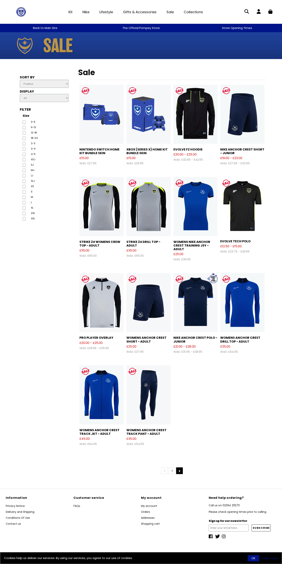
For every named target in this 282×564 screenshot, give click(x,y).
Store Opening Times (237, 28)
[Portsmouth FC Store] (21, 12)
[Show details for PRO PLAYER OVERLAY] (101, 302)
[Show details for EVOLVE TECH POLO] (242, 206)
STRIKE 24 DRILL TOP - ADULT (143, 244)
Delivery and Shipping (20, 512)
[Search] (246, 12)
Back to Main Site (45, 28)
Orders (145, 512)
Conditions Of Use (18, 518)
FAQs (76, 506)
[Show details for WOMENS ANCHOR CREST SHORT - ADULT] (148, 302)
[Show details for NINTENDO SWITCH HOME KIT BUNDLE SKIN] (101, 114)
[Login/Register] (259, 12)
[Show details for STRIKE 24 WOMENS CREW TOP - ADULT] (101, 206)
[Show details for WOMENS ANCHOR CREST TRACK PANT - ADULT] (148, 394)
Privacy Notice (15, 506)
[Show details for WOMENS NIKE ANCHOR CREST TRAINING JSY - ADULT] (195, 206)
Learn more (270, 558)
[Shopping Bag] (270, 12)
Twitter (217, 536)
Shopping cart (150, 524)
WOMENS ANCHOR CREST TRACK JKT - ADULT (99, 432)
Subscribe (261, 528)
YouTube (224, 536)
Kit (70, 12)
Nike (85, 12)
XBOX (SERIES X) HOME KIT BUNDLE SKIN (147, 151)
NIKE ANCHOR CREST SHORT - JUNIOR (242, 151)
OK (253, 558)
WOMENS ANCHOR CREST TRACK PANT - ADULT (146, 432)
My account (149, 506)
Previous (164, 470)
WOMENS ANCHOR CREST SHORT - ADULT (146, 339)
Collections (193, 12)
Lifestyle (106, 12)
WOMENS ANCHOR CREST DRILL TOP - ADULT (240, 339)
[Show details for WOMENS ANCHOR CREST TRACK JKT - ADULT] (101, 394)
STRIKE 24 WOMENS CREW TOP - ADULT (99, 244)
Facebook (211, 536)
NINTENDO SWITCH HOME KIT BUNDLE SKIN (99, 151)
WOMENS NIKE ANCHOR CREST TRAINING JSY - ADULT (191, 245)
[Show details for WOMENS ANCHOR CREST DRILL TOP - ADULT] (242, 302)
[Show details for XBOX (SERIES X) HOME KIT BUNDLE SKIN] (148, 114)
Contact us (13, 524)
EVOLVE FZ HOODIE (188, 149)
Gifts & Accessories (140, 12)
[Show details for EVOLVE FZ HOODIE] (195, 114)
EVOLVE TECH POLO (235, 241)
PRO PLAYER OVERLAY (96, 337)
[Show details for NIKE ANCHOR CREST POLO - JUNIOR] (195, 302)
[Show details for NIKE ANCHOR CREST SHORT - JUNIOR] (242, 114)
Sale (170, 12)
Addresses (148, 518)
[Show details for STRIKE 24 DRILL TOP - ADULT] (148, 206)
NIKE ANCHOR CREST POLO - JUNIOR (195, 339)
